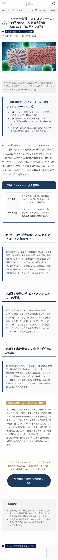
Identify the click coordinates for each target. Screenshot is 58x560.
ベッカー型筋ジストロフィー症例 (19, 32)
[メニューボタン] (4, 4)
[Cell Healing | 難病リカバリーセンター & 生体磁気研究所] (29, 4)
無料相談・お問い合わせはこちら (29, 480)
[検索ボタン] (54, 4)
